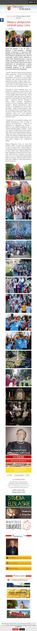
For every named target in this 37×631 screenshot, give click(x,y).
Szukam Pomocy (18, 461)
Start (14, 16)
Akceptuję (15, 629)
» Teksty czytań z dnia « (18, 490)
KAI (27, 475)
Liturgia (9, 475)
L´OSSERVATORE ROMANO (18, 470)
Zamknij (22, 629)
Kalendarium (19, 475)
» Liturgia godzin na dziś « (18, 492)
